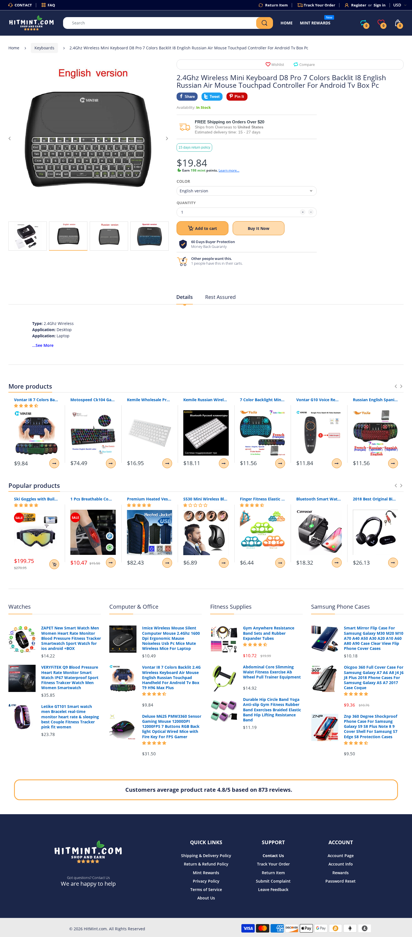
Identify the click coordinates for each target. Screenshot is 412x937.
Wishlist (277, 64)
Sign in (380, 5)
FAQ (51, 5)
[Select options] (54, 463)
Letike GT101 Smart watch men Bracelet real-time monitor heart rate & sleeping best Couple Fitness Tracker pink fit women (70, 717)
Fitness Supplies (231, 606)
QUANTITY (186, 202)
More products (30, 386)
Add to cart (206, 228)
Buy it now (258, 228)
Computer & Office (133, 606)
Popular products (34, 485)
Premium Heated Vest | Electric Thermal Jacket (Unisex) (149, 499)
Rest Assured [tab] (220, 297)
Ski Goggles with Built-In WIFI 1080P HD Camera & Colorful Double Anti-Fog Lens (36, 499)
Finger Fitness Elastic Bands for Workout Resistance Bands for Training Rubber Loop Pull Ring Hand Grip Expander (262, 499)
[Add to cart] (54, 564)
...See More (43, 345)
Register (358, 5)
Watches (19, 606)
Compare (307, 64)
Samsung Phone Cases (340, 606)
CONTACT (23, 5)
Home (13, 47)
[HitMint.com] (31, 22)
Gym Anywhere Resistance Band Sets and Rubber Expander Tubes (268, 633)
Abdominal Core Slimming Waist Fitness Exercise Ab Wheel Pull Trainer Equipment (272, 672)
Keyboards (44, 47)
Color (183, 181)
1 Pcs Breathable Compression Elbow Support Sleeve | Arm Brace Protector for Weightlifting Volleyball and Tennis (92, 499)
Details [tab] (184, 297)
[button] (26, 406)
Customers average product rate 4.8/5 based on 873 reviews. (208, 789)
